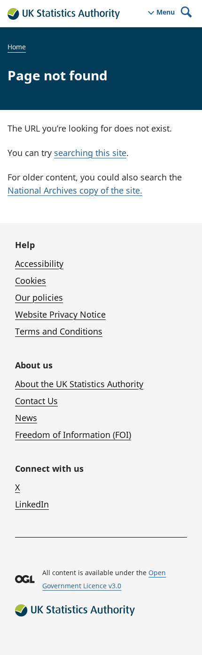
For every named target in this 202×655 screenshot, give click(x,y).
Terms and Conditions (58, 331)
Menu (165, 12)
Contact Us (36, 400)
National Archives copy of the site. (75, 190)
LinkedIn (32, 504)
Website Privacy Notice (60, 314)
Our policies (39, 297)
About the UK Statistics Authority (79, 384)
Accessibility (39, 263)
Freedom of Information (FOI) (73, 434)
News (26, 417)
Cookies (30, 280)
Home (17, 46)
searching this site (90, 152)
